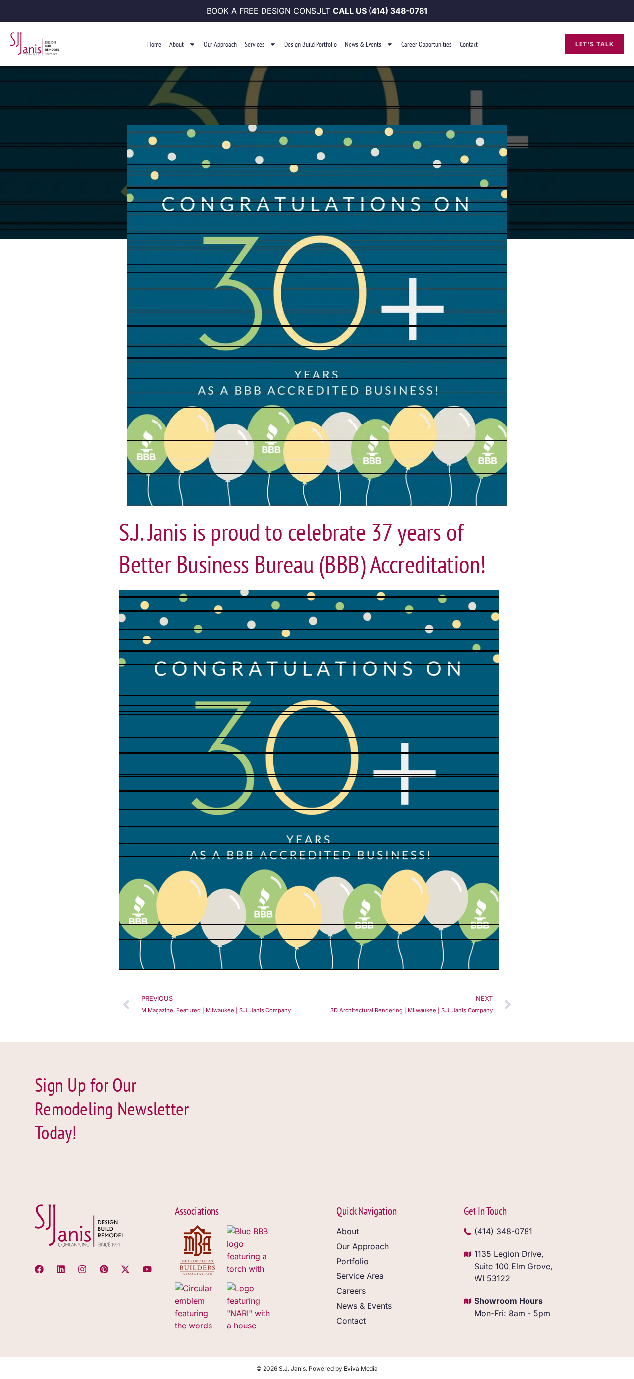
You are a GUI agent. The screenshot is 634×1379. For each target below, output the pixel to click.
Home (154, 44)
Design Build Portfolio (310, 44)
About (176, 44)
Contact (469, 44)
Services (254, 44)
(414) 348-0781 (398, 11)
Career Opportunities (426, 44)
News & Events (363, 44)
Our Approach (220, 44)
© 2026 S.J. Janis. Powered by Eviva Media (317, 1368)
